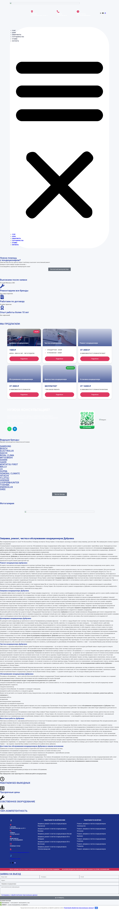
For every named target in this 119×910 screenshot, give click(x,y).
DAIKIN (3, 460)
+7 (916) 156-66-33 (17, 423)
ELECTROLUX (7, 451)
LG (1, 469)
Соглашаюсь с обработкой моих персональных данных (19, 895)
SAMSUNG (5, 446)
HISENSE (4, 480)
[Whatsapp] (100, 13)
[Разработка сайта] (10, 855)
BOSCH (3, 448)
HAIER (3, 462)
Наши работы (16, 34)
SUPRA (3, 471)
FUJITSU (4, 478)
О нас (14, 30)
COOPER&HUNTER (9, 482)
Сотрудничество (18, 36)
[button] (59, 137)
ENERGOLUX (6, 487)
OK (96, 908)
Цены (14, 32)
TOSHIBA (4, 485)
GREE (3, 489)
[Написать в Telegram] (15, 429)
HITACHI (4, 475)
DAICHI (3, 453)
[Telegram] (103, 13)
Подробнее (24, 359)
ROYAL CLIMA (7, 455)
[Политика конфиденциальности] (10, 849)
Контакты (15, 41)
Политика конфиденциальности (19, 852)
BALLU (3, 466)
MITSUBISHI (6, 457)
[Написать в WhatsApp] (9, 429)
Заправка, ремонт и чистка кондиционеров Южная (55, 834)
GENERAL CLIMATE (10, 473)
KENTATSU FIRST (9, 464)
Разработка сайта (15, 858)
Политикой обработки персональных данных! (79, 908)
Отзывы (14, 39)
